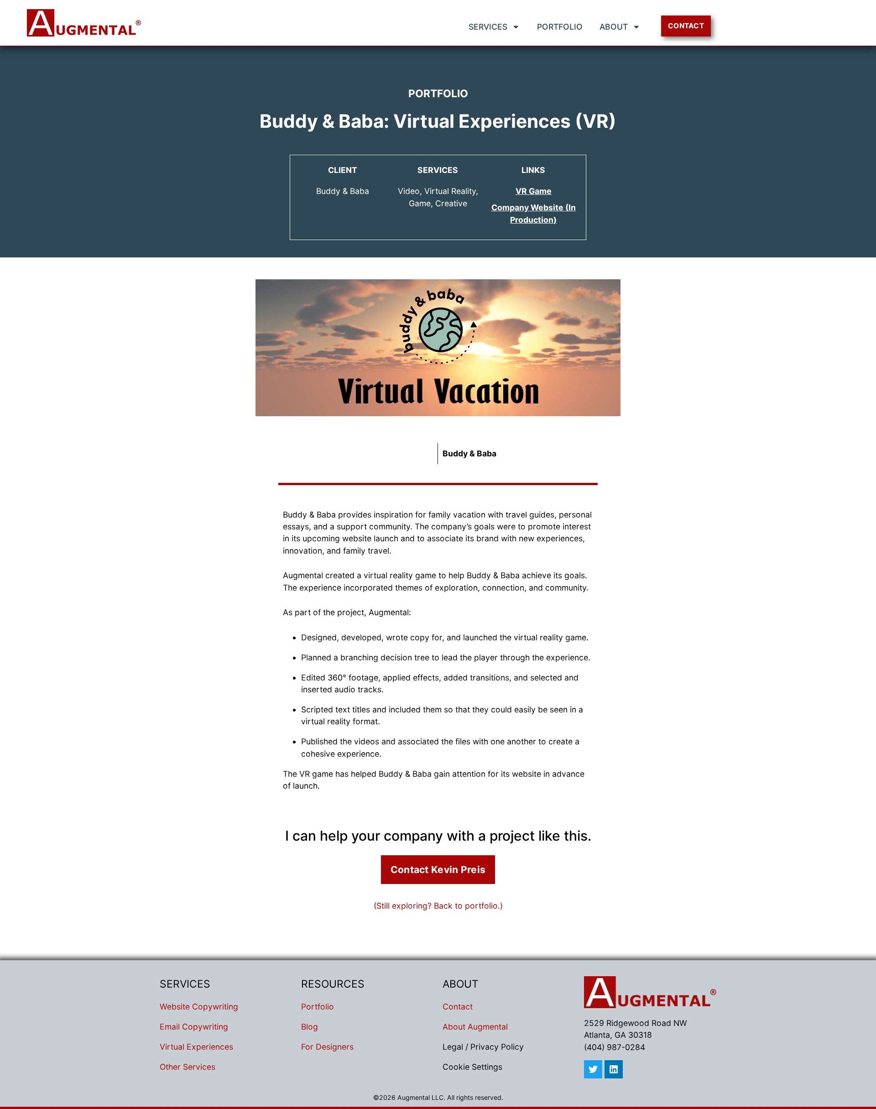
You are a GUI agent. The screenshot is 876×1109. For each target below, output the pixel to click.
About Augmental (475, 1026)
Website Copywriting (199, 1006)
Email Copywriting (194, 1026)
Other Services (187, 1067)
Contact (458, 1006)
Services (488, 26)
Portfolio (560, 26)
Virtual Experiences (196, 1046)
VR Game (534, 191)
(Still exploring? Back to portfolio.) (438, 905)
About (614, 26)
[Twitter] (593, 1069)
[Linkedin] (614, 1069)
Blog (309, 1026)
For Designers (327, 1046)
